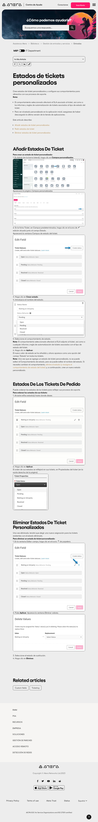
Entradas (77, 43)
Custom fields (21, 688)
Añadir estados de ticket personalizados (32, 125)
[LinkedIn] (24, 64)
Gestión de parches (22, 740)
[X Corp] (20, 64)
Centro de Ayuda (34, 5)
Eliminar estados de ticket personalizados (32, 133)
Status (67, 801)
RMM (15, 710)
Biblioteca (35, 43)
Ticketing (35, 688)
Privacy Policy (12, 801)
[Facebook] (15, 64)
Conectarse (63, 5)
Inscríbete (80, 5)
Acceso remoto (21, 746)
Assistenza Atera (20, 43)
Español (81, 801)
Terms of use (33, 801)
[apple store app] (41, 787)
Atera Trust (51, 801)
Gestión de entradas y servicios (56, 43)
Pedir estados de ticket (24, 129)
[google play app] (56, 787)
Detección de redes (22, 752)
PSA (14, 716)
